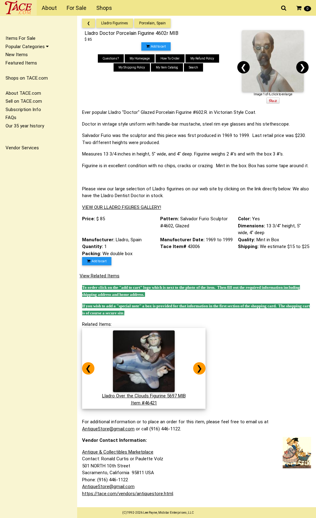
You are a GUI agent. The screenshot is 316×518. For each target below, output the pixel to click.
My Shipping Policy (131, 67)
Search (193, 67)
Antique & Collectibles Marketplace (117, 452)
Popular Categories (26, 46)
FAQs (11, 117)
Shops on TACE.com (27, 78)
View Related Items (99, 276)
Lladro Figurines (114, 23)
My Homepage (140, 58)
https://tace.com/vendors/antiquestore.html (127, 493)
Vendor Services (22, 148)
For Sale (76, 8)
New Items (17, 54)
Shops (104, 8)
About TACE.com (23, 93)
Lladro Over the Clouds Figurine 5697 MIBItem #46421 (144, 399)
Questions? (111, 58)
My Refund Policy (202, 58)
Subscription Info (23, 109)
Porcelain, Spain (152, 23)
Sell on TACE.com (24, 101)
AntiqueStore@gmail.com (108, 429)
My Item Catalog (167, 67)
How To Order (170, 58)
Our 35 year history (25, 126)
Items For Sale (20, 38)
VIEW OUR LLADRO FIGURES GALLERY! (121, 207)
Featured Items (21, 63)
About (49, 8)
